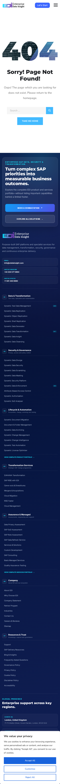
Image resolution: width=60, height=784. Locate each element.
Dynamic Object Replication (15, 316)
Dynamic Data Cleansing (14, 342)
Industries (8, 611)
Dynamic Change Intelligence (16, 440)
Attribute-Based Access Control (17, 391)
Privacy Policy (10, 670)
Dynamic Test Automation (15, 445)
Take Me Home (30, 121)
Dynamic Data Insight (13, 336)
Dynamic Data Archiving (14, 430)
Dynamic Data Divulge (13, 360)
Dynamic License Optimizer (15, 450)
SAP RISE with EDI (11, 480)
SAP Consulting (10, 555)
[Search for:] (30, 110)
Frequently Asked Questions (16, 660)
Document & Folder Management (18, 425)
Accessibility (9, 685)
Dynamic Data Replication (14, 311)
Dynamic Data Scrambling (14, 370)
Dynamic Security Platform (15, 381)
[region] (30, 757)
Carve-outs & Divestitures (14, 485)
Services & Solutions (12, 545)
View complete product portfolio (19, 457)
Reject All (30, 777)
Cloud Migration (10, 496)
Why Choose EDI (11, 595)
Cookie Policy (10, 675)
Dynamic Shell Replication (15, 321)
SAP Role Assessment (13, 535)
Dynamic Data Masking (13, 375)
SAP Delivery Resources (14, 650)
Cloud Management (12, 506)
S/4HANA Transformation (14, 475)
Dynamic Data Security (13, 365)
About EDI (8, 590)
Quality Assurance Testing (15, 565)
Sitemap (7, 626)
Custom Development (13, 550)
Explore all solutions (30, 219)
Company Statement (12, 601)
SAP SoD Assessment (13, 530)
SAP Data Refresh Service (14, 540)
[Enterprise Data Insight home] (15, 235)
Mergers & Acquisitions (14, 491)
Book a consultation (30, 208)
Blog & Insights (10, 655)
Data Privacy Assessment (14, 524)
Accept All (30, 760)
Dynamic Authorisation (13, 396)
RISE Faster (9, 501)
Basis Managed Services (14, 560)
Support (7, 645)
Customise (30, 768)
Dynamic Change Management (17, 435)
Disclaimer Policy (11, 680)
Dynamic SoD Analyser (13, 401)
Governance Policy (12, 665)
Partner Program (11, 606)
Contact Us (9, 616)
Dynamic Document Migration (16, 420)
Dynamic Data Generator (14, 326)
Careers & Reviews (12, 621)
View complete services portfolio (19, 572)
